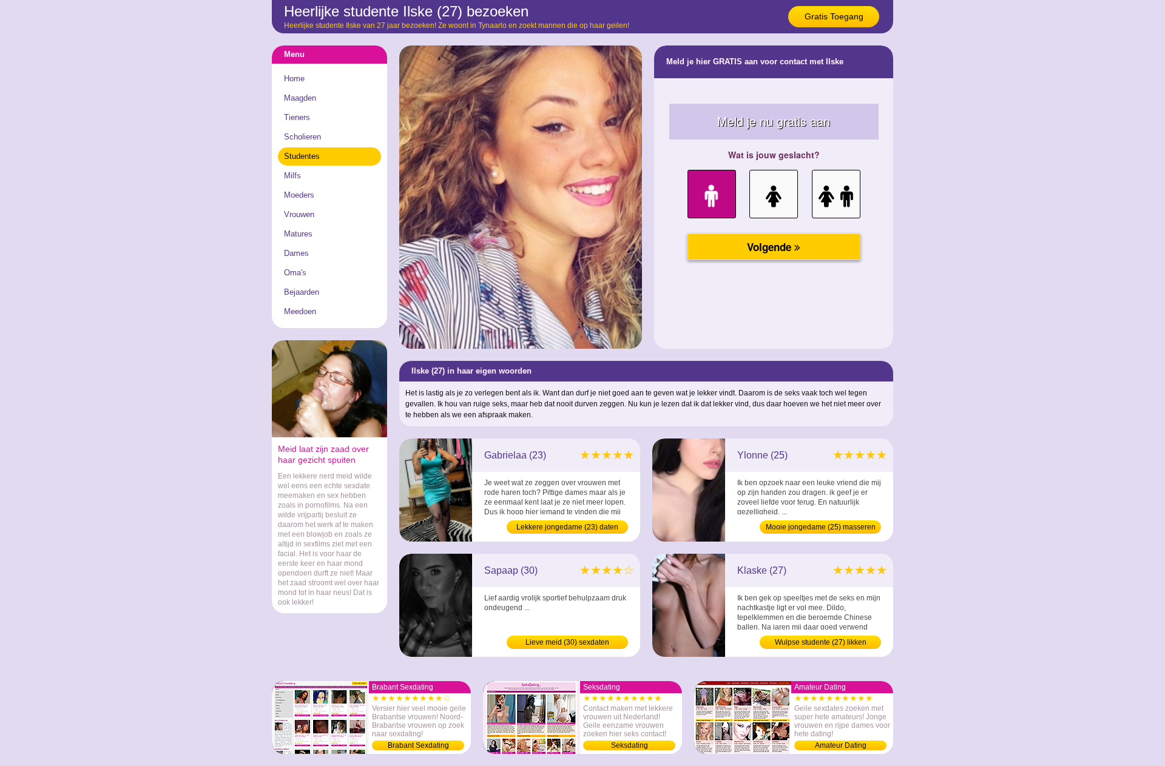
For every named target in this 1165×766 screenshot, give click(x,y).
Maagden (300, 97)
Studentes (302, 156)
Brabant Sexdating (418, 745)
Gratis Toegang (834, 16)
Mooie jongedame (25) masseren (821, 527)
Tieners (297, 117)
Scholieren (302, 136)
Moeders (299, 195)
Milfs (292, 175)
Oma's (295, 272)
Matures (298, 233)
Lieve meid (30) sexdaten (567, 642)
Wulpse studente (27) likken (820, 642)
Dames (296, 253)
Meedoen (300, 311)
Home (294, 78)
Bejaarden (301, 292)
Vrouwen (299, 214)
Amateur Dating (840, 745)
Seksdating (629, 745)
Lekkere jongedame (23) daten (567, 527)
